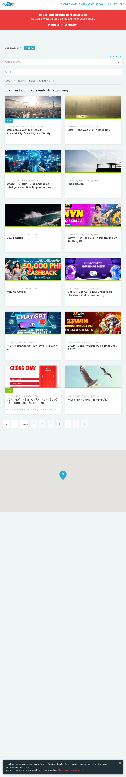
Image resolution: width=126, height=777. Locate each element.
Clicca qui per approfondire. (70, 770)
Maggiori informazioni (63, 24)
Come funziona (69, 4)
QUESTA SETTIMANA (24, 81)
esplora (100, 4)
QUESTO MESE (46, 81)
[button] (63, 475)
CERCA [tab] (30, 48)
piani (115, 4)
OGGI (7, 81)
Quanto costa (86, 4)
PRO (109, 4)
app (122, 4)
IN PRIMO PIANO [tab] (12, 48)
